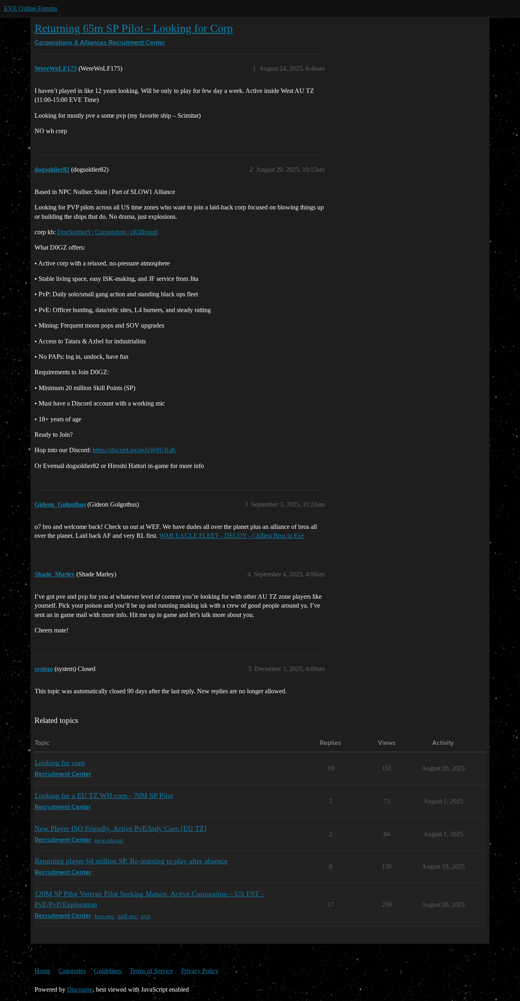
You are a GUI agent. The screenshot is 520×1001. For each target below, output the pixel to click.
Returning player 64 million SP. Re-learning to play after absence (131, 861)
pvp (145, 916)
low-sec (104, 916)
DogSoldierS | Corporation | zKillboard (107, 232)
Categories (72, 970)
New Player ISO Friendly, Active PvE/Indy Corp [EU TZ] (120, 828)
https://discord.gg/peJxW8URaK (134, 450)
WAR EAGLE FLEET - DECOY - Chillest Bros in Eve (231, 535)
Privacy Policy (200, 970)
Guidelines (107, 970)
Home (42, 970)
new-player (109, 840)
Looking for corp (60, 763)
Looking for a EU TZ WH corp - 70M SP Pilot (104, 796)
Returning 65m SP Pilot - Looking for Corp (134, 28)
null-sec (127, 916)
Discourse (80, 989)
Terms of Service (151, 970)
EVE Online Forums (30, 8)
